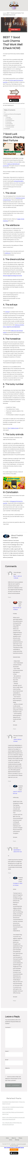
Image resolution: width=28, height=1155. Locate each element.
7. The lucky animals (9, 126)
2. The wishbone (8, 118)
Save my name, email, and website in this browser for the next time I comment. (13, 1078)
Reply (9, 597)
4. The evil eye (8, 122)
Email (7, 1059)
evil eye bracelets (18, 181)
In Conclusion (7, 128)
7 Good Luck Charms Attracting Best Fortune (12, 115)
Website (7, 1068)
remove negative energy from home (12, 275)
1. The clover (8, 117)
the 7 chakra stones (13, 428)
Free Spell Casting (14, 97)
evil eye (7, 311)
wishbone (7, 253)
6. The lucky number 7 (10, 125)
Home (4, 13)
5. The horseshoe (9, 123)
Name (7, 1051)
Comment (8, 1027)
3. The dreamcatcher (9, 120)
